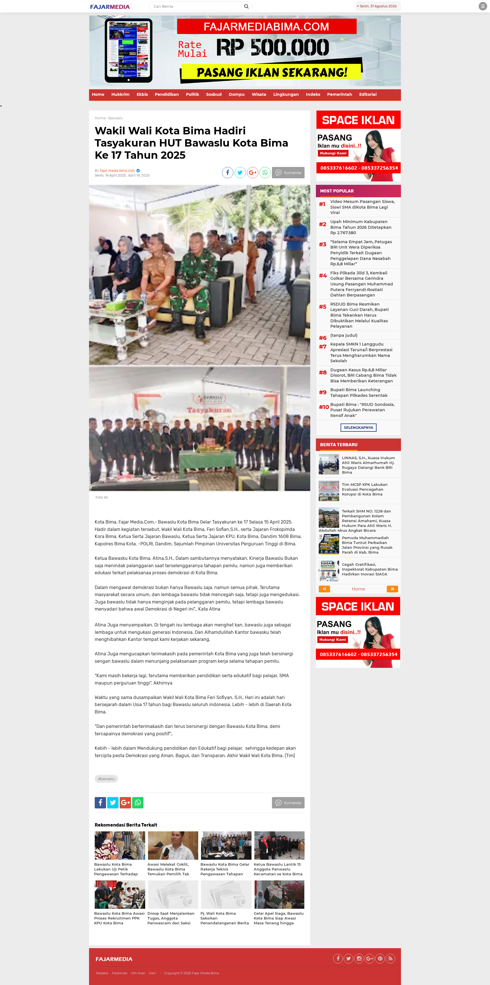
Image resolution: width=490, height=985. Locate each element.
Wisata (259, 94)
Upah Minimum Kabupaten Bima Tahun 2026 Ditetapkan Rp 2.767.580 (361, 227)
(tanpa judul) (344, 335)
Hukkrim (120, 94)
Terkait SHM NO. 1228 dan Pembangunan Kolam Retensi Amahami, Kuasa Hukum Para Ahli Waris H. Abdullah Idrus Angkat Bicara (355, 521)
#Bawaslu (106, 779)
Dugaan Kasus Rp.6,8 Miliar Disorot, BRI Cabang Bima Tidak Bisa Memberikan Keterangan (363, 375)
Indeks (313, 94)
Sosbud (214, 94)
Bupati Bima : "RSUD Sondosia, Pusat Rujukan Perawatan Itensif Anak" (362, 410)
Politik (192, 94)
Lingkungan (286, 94)
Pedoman (119, 973)
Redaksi (102, 973)
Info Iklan (138, 973)
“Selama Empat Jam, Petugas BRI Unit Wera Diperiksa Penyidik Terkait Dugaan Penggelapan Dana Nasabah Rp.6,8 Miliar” (361, 252)
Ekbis (142, 94)
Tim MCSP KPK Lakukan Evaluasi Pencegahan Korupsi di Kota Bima (365, 489)
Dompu (237, 94)
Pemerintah (339, 94)
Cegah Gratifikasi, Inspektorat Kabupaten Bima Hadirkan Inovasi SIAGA (370, 569)
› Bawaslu (114, 118)
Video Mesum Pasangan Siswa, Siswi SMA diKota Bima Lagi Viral (362, 207)
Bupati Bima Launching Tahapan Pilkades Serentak (359, 392)
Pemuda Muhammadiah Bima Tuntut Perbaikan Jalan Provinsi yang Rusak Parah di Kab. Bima (367, 544)
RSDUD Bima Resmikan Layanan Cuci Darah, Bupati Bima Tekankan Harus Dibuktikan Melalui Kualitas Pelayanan (359, 315)
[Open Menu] (483, 6)
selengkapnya (358, 427)
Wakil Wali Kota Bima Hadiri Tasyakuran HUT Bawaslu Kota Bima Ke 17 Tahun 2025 (191, 142)
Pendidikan (167, 94)
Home (98, 94)
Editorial (368, 94)
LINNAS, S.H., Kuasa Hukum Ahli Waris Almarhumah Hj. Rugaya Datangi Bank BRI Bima (368, 465)
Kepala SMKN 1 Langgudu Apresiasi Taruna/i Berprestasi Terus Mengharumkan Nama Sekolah (361, 352)
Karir (152, 973)
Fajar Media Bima (205, 973)
